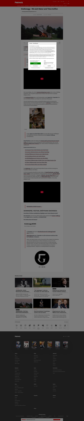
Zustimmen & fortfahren (35, 63)
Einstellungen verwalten (35, 66)
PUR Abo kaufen (49, 66)
